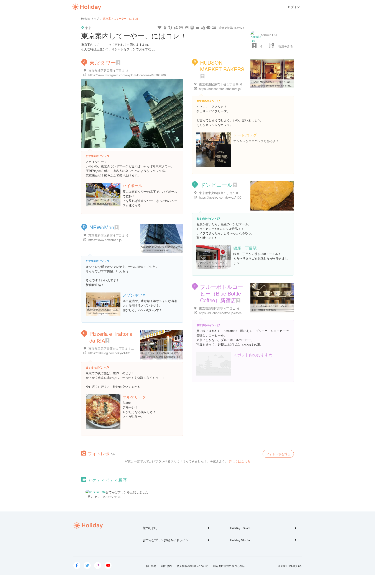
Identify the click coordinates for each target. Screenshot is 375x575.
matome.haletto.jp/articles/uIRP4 (163, 356)
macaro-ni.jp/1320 (267, 309)
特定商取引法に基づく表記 (229, 566)
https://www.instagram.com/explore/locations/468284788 (127, 75)
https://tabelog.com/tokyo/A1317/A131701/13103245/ (124, 353)
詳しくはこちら (239, 461)
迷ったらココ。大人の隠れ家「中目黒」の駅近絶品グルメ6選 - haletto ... (176, 353)
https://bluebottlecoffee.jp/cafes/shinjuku (226, 313)
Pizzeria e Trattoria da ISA (110, 337)
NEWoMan (101, 227)
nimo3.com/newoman (158, 250)
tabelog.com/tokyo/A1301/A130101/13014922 (227, 266)
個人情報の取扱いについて (192, 566)
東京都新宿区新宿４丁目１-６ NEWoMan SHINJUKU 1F (237, 308)
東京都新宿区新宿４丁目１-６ (108, 235)
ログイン (294, 7)
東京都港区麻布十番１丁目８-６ (221, 84)
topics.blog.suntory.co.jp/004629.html (112, 203)
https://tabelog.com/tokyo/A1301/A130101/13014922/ (235, 197)
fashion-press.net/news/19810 (108, 313)
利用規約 (166, 566)
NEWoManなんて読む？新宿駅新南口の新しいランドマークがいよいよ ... (177, 246)
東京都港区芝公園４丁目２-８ (108, 70)
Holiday (86, 6)
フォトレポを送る (278, 454)
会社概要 (151, 566)
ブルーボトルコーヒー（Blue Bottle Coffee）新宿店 (221, 293)
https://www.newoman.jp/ (105, 240)
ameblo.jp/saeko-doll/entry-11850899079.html (281, 85)
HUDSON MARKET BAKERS (222, 66)
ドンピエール (216, 184)
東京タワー (102, 62)
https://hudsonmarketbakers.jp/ (220, 89)
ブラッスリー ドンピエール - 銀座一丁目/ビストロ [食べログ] (227, 262)
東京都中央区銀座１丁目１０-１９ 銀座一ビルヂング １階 (238, 193)
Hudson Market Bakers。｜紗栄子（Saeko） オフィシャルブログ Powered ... (290, 81)
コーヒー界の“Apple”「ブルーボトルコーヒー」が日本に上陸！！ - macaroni (289, 306)
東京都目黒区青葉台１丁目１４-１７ (113, 348)
